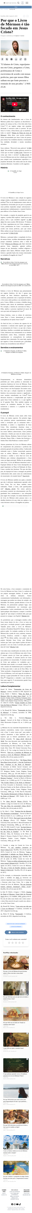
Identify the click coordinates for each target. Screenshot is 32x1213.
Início (2, 9)
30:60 (2, 741)
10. (2, 906)
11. (1, 914)
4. (1, 760)
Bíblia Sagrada (14, 1196)
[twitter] (7, 59)
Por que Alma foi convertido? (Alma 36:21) (15, 806)
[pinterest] (11, 59)
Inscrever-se (26, 1195)
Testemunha (19, 914)
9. (1, 892)
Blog (4, 1193)
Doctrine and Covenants (15, 1194)
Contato (4, 1195)
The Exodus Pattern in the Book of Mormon (15, 782)
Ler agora (16, 962)
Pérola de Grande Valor (14, 1198)
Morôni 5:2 (25, 616)
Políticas (26, 1193)
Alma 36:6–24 (11, 801)
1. (1, 710)
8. (1, 875)
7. (1, 845)
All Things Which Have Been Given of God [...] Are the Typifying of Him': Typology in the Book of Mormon (16, 762)
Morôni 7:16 (14, 647)
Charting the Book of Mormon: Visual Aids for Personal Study (16, 894)
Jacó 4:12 (26, 476)
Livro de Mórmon (15, 1191)
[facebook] (2, 59)
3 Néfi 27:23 (24, 155)
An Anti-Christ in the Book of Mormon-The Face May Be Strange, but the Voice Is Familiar (16, 829)
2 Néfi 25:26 (13, 233)
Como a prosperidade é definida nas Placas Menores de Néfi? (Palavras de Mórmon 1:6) (16, 854)
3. (1, 727)
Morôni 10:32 (10, 489)
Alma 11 (19, 877)
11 (4, 677)
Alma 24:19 (20, 739)
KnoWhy (6, 9)
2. (1, 718)
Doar (16, 7)
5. (1, 801)
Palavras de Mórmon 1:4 (13, 244)
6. (1, 811)
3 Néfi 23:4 (18, 152)
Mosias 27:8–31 (22, 801)
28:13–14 (28, 739)
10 (5, 637)
